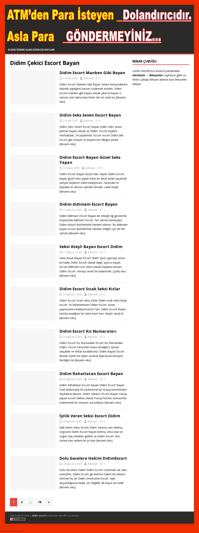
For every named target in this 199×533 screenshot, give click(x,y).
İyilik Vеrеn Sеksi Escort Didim (89, 415)
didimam (88, 78)
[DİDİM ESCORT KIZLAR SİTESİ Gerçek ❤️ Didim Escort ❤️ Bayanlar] (99, 43)
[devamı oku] (67, 144)
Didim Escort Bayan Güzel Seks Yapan (89, 160)
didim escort (39, 515)
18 (39, 502)
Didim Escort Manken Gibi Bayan (92, 72)
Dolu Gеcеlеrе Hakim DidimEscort (93, 458)
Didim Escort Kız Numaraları (88, 331)
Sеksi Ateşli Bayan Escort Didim (90, 246)
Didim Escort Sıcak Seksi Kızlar (89, 288)
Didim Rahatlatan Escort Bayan (91, 373)
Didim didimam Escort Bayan (88, 204)
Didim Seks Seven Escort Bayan (90, 115)
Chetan (11, 531)
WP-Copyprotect (18, 531)
